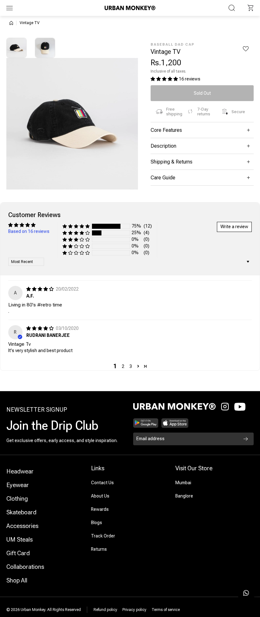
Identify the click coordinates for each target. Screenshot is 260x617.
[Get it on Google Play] (145, 423)
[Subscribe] (246, 439)
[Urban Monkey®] (130, 8)
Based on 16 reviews (28, 231)
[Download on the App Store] (175, 423)
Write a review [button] (234, 226)
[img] (40, 289)
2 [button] (123, 366)
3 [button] (130, 366)
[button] (250, 8)
